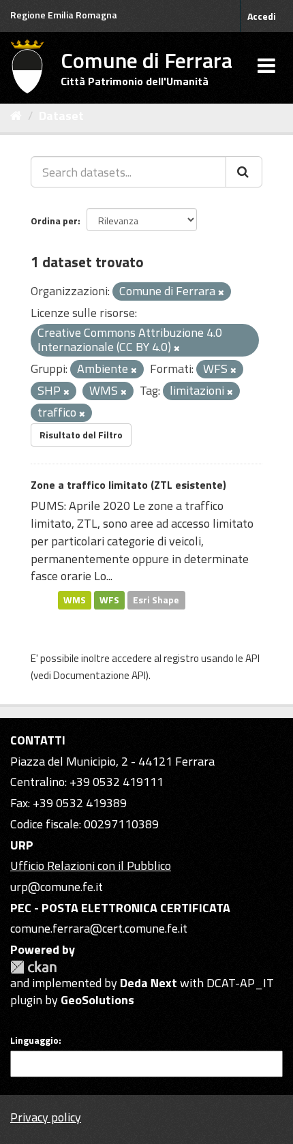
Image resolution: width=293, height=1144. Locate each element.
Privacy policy (45, 1117)
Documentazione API (99, 675)
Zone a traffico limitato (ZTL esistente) (128, 485)
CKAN (33, 967)
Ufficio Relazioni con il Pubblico (90, 865)
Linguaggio (34, 1040)
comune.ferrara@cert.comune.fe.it (98, 928)
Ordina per (54, 220)
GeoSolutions (97, 1000)
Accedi (261, 16)
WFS (109, 600)
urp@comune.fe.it (56, 886)
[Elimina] (221, 292)
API (252, 658)
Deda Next (148, 983)
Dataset (61, 115)
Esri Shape (156, 600)
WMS (74, 600)
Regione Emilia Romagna (63, 14)
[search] (244, 171)
